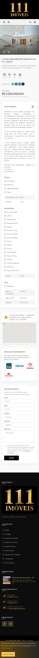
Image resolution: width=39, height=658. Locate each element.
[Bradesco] (30, 365)
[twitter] (23, 84)
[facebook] (16, 84)
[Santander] (9, 374)
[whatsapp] (12, 84)
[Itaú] (9, 365)
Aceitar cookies (8, 654)
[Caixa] (19, 365)
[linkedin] (19, 84)
